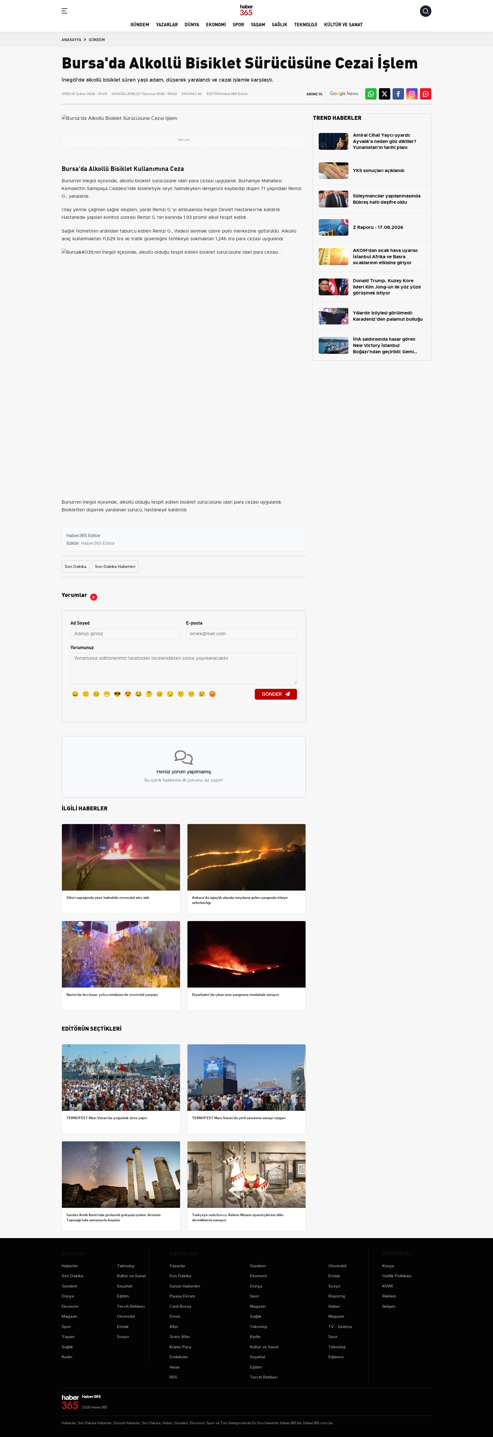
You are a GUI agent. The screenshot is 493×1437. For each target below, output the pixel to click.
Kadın (67, 1356)
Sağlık (279, 24)
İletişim (388, 1306)
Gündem (139, 24)
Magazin (69, 1316)
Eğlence (336, 1356)
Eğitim (123, 1296)
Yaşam (258, 24)
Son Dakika (75, 566)
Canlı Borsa (180, 1306)
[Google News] (344, 93)
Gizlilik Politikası (396, 1275)
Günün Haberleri (184, 1286)
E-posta (194, 622)
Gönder (272, 694)
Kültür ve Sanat (343, 24)
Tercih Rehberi (131, 1306)
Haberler (70, 1265)
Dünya (192, 24)
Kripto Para (180, 1346)
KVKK (387, 1286)
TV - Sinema (340, 1326)
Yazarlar (167, 24)
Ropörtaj (336, 1296)
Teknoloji (305, 24)
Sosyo (123, 1336)
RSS (173, 1377)
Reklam (389, 1296)
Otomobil (126, 1316)
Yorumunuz (82, 647)
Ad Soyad (80, 622)
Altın (173, 1326)
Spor (238, 24)
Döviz (174, 1316)
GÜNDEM (97, 39)
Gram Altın (179, 1336)
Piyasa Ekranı (182, 1296)
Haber (334, 1306)
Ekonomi (216, 24)
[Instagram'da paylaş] (412, 94)
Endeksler (178, 1356)
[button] (64, 12)
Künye (388, 1265)
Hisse (174, 1367)
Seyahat (124, 1286)
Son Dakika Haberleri (115, 566)
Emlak (123, 1326)
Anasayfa (71, 39)
